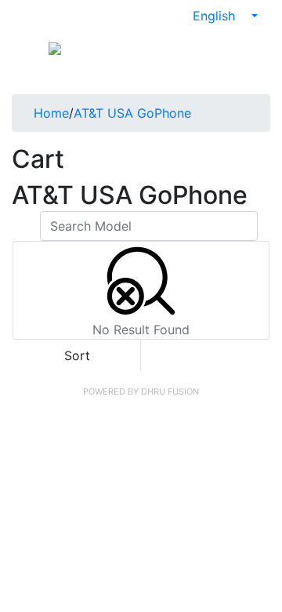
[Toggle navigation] (28, 47)
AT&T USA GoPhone (132, 113)
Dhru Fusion (170, 391)
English (216, 16)
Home (51, 113)
